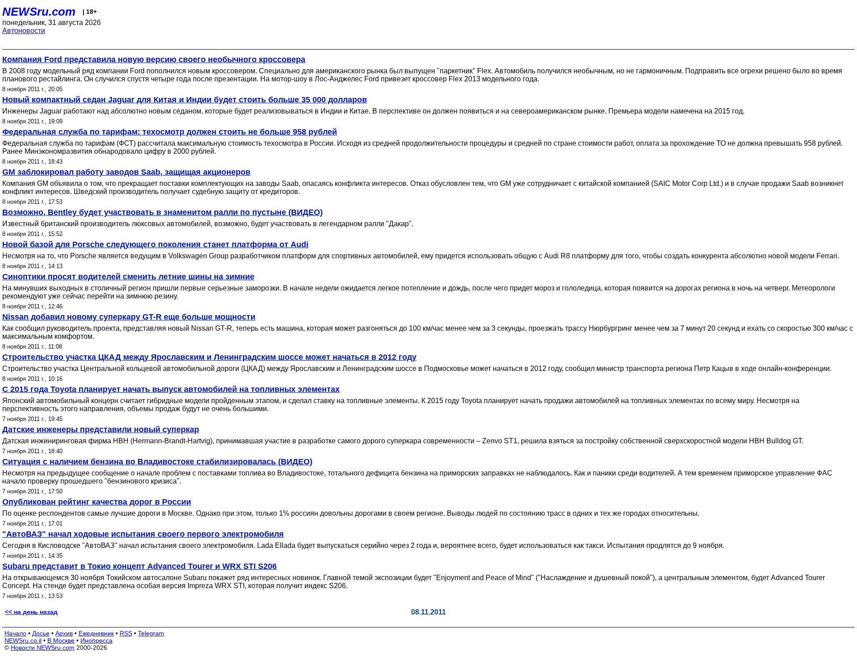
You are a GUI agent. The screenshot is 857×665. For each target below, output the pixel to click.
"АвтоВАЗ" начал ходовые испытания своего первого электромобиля (143, 534)
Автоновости (23, 30)
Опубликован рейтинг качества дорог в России (96, 501)
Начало (15, 633)
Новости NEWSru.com (43, 647)
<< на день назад (31, 611)
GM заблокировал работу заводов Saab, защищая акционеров (126, 172)
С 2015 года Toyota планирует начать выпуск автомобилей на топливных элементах (171, 389)
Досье (41, 633)
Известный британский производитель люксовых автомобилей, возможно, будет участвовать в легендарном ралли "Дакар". (207, 223)
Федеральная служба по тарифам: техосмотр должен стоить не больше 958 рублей (169, 131)
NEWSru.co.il (23, 640)
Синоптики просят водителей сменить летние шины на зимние (128, 276)
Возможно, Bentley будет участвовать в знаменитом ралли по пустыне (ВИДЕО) (162, 212)
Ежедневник (96, 633)
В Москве (61, 640)
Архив (64, 633)
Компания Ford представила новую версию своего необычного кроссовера (153, 59)
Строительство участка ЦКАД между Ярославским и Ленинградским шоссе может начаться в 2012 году (209, 357)
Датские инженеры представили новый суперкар (100, 429)
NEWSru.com (38, 11)
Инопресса (96, 640)
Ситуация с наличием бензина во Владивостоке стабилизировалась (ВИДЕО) (157, 461)
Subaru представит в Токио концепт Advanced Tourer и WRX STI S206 (139, 566)
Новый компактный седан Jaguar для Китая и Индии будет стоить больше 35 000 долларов (184, 99)
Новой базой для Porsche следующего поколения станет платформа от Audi (155, 244)
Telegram (151, 633)
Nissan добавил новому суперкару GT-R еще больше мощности (128, 316)
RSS (126, 633)
